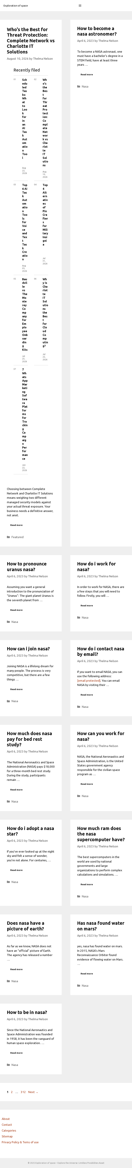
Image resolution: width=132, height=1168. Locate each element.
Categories (9, 1130)
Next (33, 1092)
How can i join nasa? (28, 648)
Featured (18, 537)
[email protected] (88, 680)
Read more (16, 525)
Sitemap (7, 1136)
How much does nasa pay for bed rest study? (29, 739)
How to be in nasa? (27, 1012)
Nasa (85, 86)
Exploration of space (15, 5)
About (6, 1118)
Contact (7, 1124)
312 (23, 1092)
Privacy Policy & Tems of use (20, 1142)
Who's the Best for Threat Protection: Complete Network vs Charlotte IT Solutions (31, 40)
